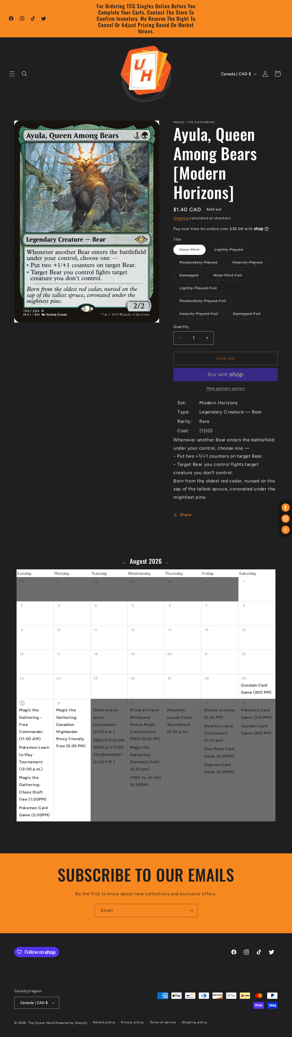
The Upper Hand (41, 1023)
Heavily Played (250, 264)
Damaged (191, 277)
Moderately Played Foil (205, 302)
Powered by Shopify (71, 1023)
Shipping (181, 218)
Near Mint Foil (230, 277)
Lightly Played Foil (201, 289)
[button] (12, 74)
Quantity (181, 326)
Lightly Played (231, 251)
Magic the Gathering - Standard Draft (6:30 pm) (144, 758)
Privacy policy (132, 1022)
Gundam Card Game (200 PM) (256, 689)
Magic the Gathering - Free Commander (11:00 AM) (31, 724)
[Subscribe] (190, 910)
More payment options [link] (225, 388)
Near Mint (192, 251)
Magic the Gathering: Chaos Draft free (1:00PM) (32, 788)
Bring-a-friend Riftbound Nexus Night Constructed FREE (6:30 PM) (145, 724)
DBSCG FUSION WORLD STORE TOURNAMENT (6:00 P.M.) (109, 751)
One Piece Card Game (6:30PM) (219, 752)
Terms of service (163, 1022)
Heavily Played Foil (201, 315)
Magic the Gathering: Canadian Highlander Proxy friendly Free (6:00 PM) (71, 728)
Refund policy (104, 1022)
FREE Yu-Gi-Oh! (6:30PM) (145, 781)
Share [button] (185, 514)
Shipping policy (195, 1022)
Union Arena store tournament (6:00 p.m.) (105, 721)
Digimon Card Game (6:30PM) (219, 768)
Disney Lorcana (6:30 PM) (219, 714)
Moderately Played (201, 264)
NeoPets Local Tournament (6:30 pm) (218, 733)
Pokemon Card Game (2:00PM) (34, 811)
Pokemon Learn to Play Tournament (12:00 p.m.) (34, 758)
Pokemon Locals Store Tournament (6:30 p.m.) (179, 721)
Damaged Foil (250, 315)
